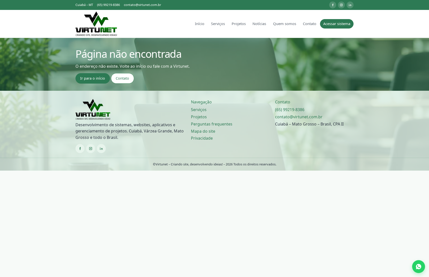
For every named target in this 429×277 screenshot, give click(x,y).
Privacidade (202, 138)
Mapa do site (203, 131)
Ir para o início (92, 78)
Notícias (259, 23)
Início (199, 23)
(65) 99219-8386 (108, 5)
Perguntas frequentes (211, 124)
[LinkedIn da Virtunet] (350, 4)
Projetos (239, 23)
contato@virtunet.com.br (142, 5)
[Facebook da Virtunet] (332, 4)
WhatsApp (419, 267)
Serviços (218, 23)
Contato (309, 23)
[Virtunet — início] (96, 24)
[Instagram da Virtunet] (341, 4)
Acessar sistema (336, 23)
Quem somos (284, 23)
